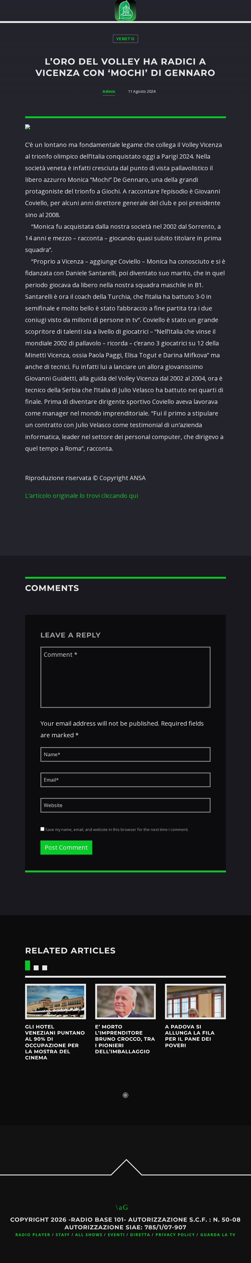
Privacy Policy (175, 1234)
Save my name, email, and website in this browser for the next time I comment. (116, 829)
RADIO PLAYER (33, 1234)
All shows (89, 1234)
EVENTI (116, 1234)
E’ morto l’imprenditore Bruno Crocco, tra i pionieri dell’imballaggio (125, 1039)
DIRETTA (140, 1234)
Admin (109, 91)
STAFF (63, 1234)
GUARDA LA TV (217, 1234)
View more (55, 1001)
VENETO (125, 38)
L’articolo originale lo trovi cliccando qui (81, 495)
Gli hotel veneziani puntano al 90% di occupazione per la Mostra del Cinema (55, 1042)
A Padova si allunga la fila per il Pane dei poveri (190, 1036)
